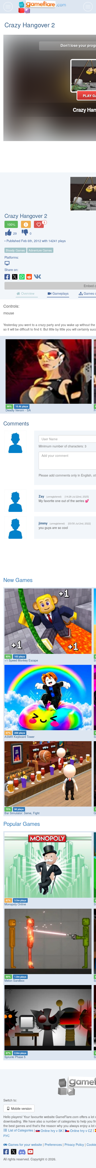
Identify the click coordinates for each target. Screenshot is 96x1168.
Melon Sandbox (14, 980)
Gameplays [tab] (60, 293)
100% (11, 224)
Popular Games (21, 823)
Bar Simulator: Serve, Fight (22, 813)
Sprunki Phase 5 (14, 1057)
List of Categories (20, 1130)
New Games (18, 580)
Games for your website (25, 1144)
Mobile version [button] (21, 1108)
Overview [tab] (27, 293)
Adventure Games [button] (40, 250)
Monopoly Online (15, 904)
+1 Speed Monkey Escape (21, 660)
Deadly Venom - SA (18, 410)
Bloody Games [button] (15, 250)
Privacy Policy (74, 1144)
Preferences (54, 1144)
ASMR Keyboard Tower (19, 736)
